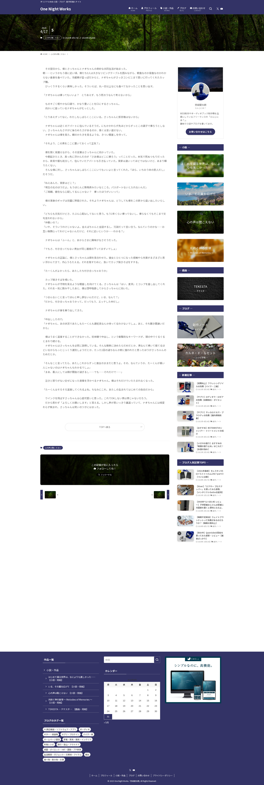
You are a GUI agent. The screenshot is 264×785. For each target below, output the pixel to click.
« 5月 (106, 722)
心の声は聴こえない (52, 37)
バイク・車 (88, 734)
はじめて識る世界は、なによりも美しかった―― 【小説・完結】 (73, 678)
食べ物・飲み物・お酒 (54, 759)
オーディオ (85, 729)
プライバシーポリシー (163, 775)
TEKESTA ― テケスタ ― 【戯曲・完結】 (68, 709)
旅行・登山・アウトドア (68, 744)
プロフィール (106, 775)
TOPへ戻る (104, 427)
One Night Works (55, 9)
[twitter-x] (217, 8)
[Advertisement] (200, 568)
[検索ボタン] (210, 8)
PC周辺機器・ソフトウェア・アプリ (60, 729)
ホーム (94, 775)
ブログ (132, 775)
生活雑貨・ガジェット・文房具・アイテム (63, 754)
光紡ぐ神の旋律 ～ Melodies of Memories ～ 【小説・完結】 (71, 701)
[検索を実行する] (157, 660)
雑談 (87, 754)
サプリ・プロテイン (70, 734)
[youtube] (221, 8)
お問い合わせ (144, 775)
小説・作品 (52, 670)
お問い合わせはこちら (200, 131)
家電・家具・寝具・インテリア (77, 739)
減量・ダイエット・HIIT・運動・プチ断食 (62, 749)
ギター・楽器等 (51, 734)
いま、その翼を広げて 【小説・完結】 (67, 686)
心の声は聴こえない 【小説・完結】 (66, 693)
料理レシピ (49, 744)
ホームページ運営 (52, 739)
